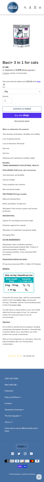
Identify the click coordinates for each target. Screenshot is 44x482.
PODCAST (9, 391)
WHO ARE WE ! (11, 385)
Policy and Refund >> (13, 397)
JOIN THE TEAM (11, 379)
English (21, 446)
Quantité (5, 96)
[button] (19, 70)
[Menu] (40, 7)
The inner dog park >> (13, 416)
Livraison (6, 73)
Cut (4, 87)
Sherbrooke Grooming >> (14, 410)
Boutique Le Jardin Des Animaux (24, 474)
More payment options (22, 121)
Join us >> (9, 422)
